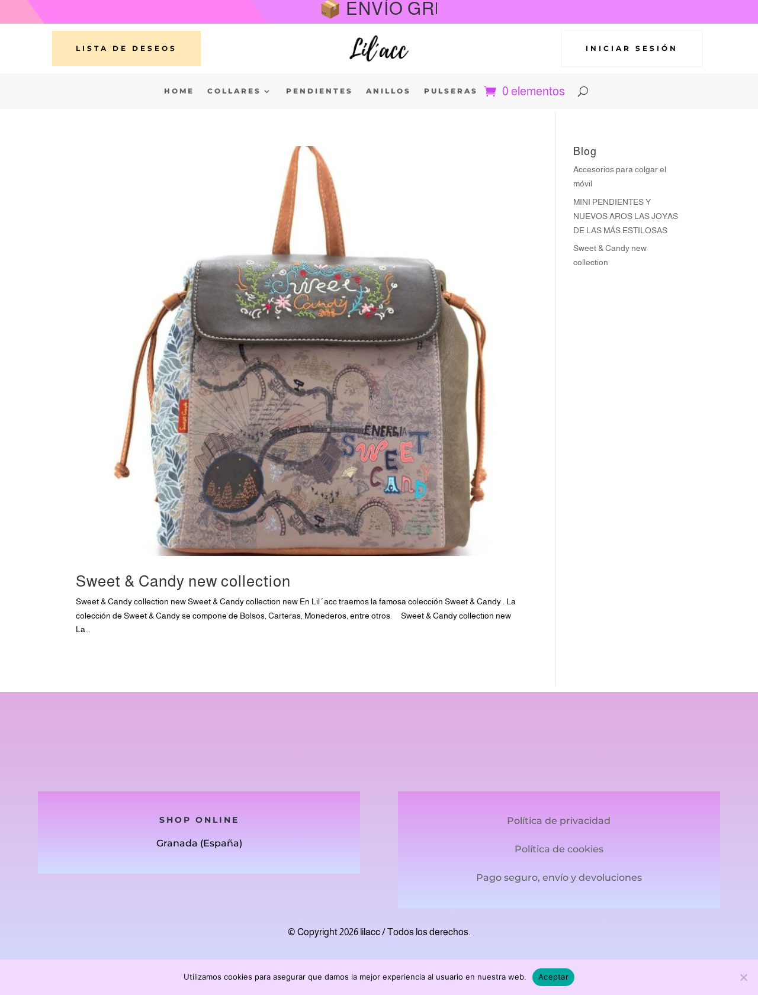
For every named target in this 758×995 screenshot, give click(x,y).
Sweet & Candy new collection (183, 581)
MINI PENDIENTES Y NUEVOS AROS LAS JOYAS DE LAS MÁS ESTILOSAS (625, 216)
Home (179, 91)
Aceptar (553, 976)
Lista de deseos (126, 48)
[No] (743, 977)
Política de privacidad (559, 820)
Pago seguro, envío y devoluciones (559, 877)
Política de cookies (559, 849)
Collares (234, 91)
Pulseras (451, 91)
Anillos (388, 91)
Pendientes (319, 91)
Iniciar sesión (632, 48)
